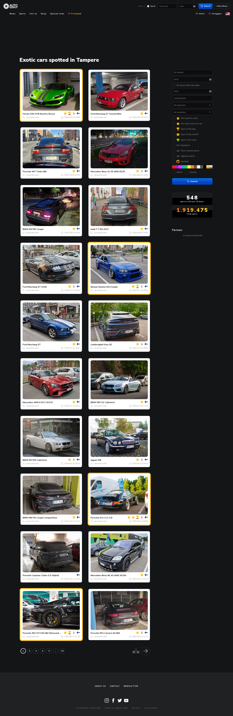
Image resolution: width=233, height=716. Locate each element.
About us (100, 686)
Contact (115, 686)
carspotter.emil (32, 117)
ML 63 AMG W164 (116, 575)
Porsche (27, 171)
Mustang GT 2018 (37, 286)
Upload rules (57, 13)
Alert (202, 13)
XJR (99, 460)
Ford (93, 113)
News (140, 6)
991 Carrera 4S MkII (110, 633)
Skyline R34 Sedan (108, 286)
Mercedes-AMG (31, 402)
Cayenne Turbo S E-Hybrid (45, 575)
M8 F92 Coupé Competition (43, 517)
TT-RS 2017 (102, 229)
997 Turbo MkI (39, 171)
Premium (76, 13)
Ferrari (26, 113)
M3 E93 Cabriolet (38, 460)
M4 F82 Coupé (36, 229)
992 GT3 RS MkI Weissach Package (50, 633)
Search (207, 6)
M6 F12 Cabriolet (106, 402)
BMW (25, 229)
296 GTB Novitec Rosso (42, 113)
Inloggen (217, 13)
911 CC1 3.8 (106, 517)
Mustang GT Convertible (108, 113)
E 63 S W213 (46, 402)
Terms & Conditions (116, 708)
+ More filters (222, 6)
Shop (43, 13)
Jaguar (94, 460)
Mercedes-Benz (99, 171)
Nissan (94, 286)
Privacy (136, 708)
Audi (93, 229)
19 (62, 650)
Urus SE (108, 344)
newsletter (131, 686)
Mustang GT (34, 344)
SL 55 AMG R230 (116, 171)
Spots (152, 6)
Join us (33, 13)
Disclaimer (150, 708)
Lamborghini (97, 344)
